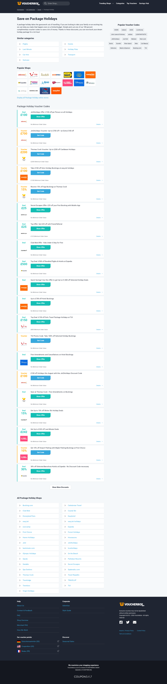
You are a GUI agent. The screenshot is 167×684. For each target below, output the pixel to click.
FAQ (18, 615)
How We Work (22, 630)
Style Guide (66, 611)
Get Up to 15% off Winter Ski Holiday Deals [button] (47, 411)
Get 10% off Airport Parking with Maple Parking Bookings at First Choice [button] (58, 448)
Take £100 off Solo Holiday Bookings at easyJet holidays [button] (52, 168)
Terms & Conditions (125, 634)
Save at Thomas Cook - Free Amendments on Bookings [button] (52, 392)
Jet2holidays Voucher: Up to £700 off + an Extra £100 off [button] (52, 131)
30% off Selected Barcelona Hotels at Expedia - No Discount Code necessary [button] (60, 467)
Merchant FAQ (22, 625)
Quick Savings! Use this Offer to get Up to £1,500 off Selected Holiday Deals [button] (59, 280)
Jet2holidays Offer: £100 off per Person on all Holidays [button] (51, 112)
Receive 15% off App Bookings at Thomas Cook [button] (49, 187)
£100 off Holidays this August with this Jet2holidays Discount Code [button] (56, 373)
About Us (20, 606)
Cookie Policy (141, 630)
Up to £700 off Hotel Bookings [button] (42, 299)
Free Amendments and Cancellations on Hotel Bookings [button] (52, 355)
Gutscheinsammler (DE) (31, 641)
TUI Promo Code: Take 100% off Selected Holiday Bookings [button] (53, 336)
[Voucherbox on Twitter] (128, 623)
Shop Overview (22, 620)
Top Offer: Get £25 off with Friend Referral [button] (46, 224)
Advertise (66, 606)
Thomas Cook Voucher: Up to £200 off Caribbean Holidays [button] (53, 149)
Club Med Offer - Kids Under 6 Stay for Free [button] (47, 243)
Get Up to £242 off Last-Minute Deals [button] (45, 429)
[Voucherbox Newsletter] (134, 623)
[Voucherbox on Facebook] (121, 623)
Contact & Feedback (24, 611)
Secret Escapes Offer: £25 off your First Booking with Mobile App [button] (55, 205)
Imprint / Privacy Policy (126, 630)
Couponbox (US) (28, 646)
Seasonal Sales (68, 641)
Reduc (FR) (26, 651)
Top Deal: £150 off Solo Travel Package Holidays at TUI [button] (52, 317)
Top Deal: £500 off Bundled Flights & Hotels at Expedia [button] (51, 261)
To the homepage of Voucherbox (28, 3)
